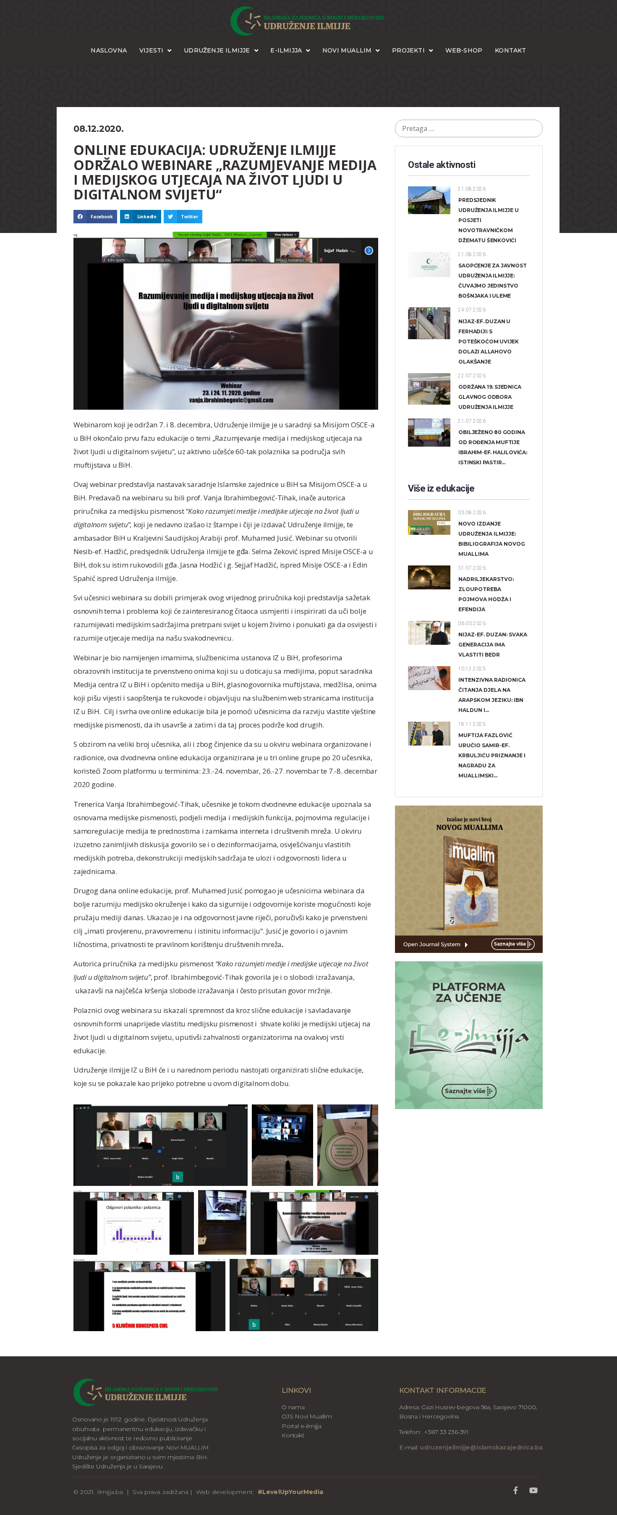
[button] (95, 216)
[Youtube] (533, 1490)
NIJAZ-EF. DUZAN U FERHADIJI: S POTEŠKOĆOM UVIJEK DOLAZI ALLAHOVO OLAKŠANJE (488, 341)
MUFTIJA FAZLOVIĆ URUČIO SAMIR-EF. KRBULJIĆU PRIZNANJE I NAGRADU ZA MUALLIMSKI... (491, 755)
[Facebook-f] (515, 1490)
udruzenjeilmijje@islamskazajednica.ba (480, 1447)
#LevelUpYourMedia (290, 1492)
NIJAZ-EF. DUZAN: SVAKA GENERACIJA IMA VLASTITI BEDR (492, 644)
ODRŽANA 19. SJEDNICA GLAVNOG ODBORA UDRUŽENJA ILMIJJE (489, 397)
